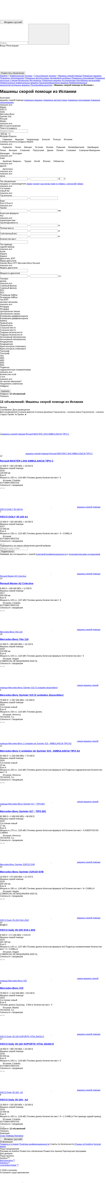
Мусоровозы (35, 80)
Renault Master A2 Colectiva (16, 583)
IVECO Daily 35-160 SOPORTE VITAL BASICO (27, 1044)
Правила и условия (9, 1144)
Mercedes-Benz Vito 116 (14, 639)
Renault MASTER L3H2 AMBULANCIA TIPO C (27, 461)
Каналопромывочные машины (54, 83)
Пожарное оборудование (12, 78)
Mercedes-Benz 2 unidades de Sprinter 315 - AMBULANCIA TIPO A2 (40, 751)
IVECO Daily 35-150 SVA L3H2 (17, 930)
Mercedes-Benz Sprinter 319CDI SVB (22, 871)
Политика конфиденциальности (34, 1144)
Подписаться (7, 551)
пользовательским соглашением (84, 554)
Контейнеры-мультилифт (88, 80)
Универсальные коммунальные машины (19, 83)
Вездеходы (23, 80)
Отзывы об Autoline (83, 1144)
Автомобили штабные (60, 78)
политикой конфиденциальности (51, 554)
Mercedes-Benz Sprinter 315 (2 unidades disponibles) (31, 695)
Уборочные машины (52, 80)
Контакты (18, 1136)
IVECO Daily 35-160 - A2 (14, 1099)
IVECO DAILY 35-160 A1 (14, 516)
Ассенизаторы (69, 80)
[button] (53, 59)
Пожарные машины (91, 76)
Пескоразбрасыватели (41, 85)
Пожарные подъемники (82, 78)
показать (5, 391)
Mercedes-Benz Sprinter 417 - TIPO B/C (23, 811)
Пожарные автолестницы (37, 78)
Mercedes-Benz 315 (11, 988)
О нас (2, 1136)
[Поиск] (48, 34)
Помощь (10, 1136)
